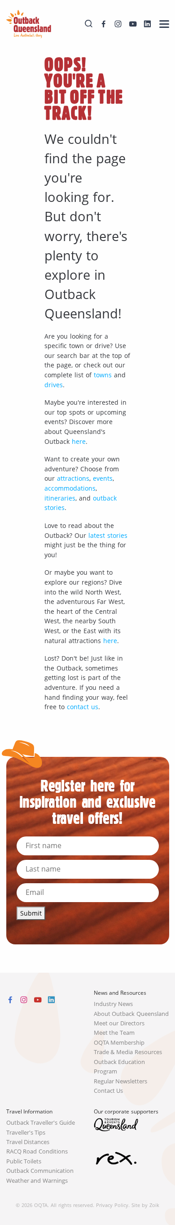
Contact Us (108, 1091)
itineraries (59, 498)
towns (103, 375)
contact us (82, 706)
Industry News (113, 1004)
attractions (73, 478)
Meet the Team (114, 1033)
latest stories (107, 535)
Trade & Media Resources (128, 1052)
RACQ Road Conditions (37, 1151)
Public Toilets (24, 1161)
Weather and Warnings (37, 1181)
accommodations (70, 488)
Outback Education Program (119, 1066)
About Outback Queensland (131, 1014)
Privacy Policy (112, 1205)
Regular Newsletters (121, 1081)
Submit (31, 913)
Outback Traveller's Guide (40, 1123)
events (103, 478)
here (79, 441)
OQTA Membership (119, 1042)
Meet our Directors (119, 1023)
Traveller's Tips (26, 1132)
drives (53, 384)
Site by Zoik (145, 1205)
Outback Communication (40, 1171)
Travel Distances (28, 1142)
